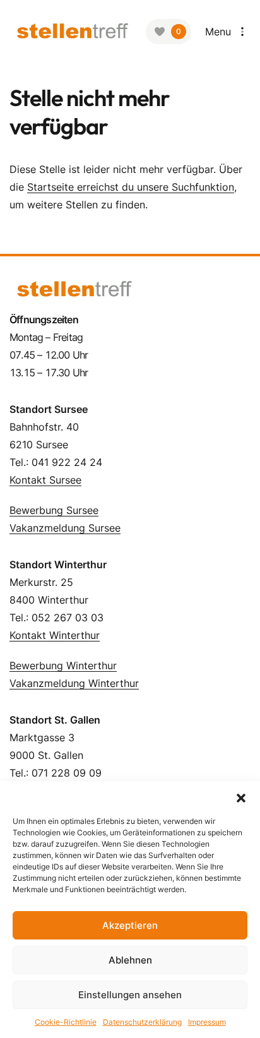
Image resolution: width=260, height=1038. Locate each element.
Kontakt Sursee (45, 480)
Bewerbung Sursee (53, 510)
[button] (241, 796)
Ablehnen (130, 960)
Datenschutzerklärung (142, 1022)
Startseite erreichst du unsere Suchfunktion (130, 187)
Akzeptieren (130, 925)
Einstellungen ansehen (130, 995)
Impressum (207, 1022)
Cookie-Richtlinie (66, 1022)
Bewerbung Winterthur (63, 665)
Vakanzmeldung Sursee (65, 528)
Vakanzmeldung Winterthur (74, 683)
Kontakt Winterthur (54, 635)
